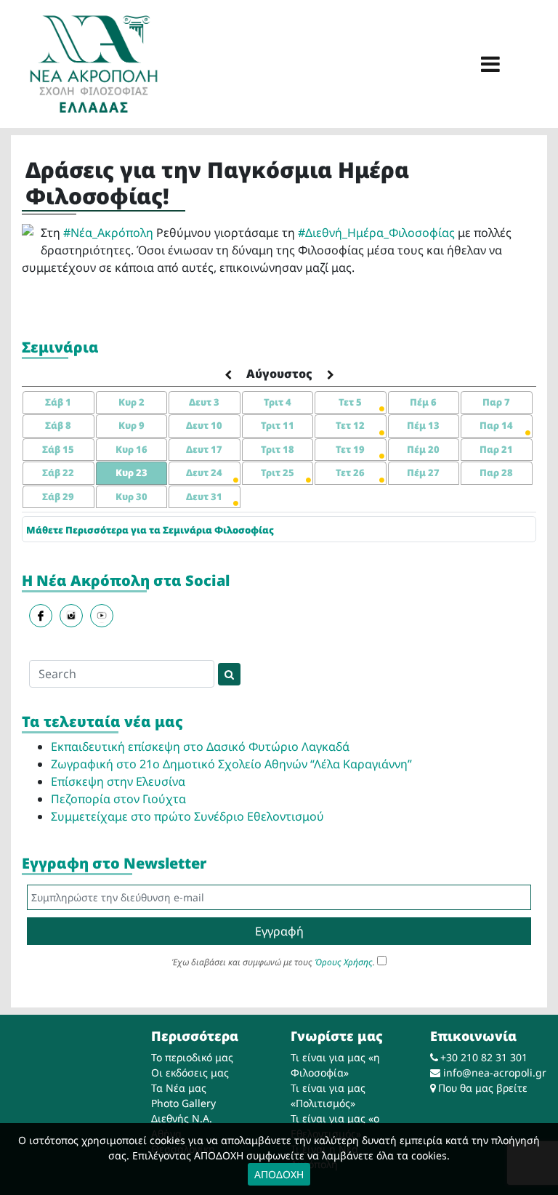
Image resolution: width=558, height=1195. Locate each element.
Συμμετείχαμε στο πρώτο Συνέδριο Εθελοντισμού (187, 816)
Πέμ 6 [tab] (423, 402)
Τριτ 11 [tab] (277, 425)
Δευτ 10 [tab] (204, 425)
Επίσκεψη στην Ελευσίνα (118, 781)
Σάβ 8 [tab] (58, 425)
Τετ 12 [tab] (350, 425)
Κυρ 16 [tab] (131, 449)
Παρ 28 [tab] (496, 472)
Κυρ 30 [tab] (131, 496)
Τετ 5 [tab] (350, 402)
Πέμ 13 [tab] (423, 425)
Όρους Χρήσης (344, 962)
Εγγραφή (279, 931)
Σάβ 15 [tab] (58, 449)
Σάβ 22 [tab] (58, 472)
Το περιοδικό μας (192, 1057)
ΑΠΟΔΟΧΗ (279, 1174)
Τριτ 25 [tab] (277, 472)
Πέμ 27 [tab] (423, 472)
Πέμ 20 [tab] (423, 449)
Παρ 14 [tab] (496, 425)
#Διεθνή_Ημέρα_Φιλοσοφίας (376, 233)
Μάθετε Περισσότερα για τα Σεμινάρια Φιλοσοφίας (150, 529)
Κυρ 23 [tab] (131, 472)
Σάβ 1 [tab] (58, 402)
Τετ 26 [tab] (350, 472)
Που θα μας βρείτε (482, 1088)
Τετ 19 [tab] (350, 449)
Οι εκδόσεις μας (190, 1072)
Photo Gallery (183, 1103)
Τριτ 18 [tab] (277, 449)
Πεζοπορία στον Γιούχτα (118, 799)
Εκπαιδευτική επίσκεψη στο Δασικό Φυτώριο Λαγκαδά (200, 747)
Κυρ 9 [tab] (131, 425)
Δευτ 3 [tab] (204, 402)
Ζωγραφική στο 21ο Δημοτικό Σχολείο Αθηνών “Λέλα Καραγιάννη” (231, 764)
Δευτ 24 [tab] (204, 472)
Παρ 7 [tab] (496, 402)
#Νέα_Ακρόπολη (108, 233)
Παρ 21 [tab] (496, 449)
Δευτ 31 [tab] (204, 496)
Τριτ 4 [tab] (277, 402)
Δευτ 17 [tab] (204, 449)
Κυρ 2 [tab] (131, 402)
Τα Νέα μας (178, 1088)
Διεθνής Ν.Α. (181, 1118)
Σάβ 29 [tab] (58, 496)
